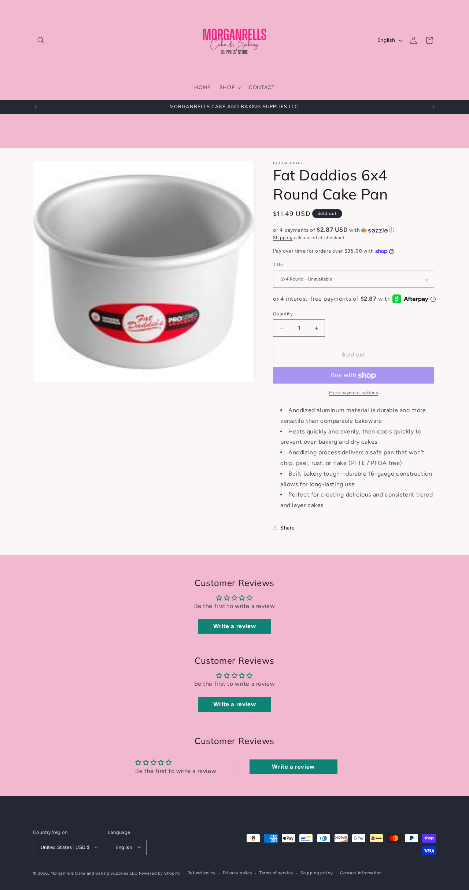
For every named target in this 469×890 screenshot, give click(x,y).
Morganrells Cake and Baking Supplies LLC (94, 873)
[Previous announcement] (35, 107)
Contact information (360, 872)
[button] (41, 40)
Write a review (234, 626)
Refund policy (202, 872)
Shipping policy (316, 872)
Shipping (283, 237)
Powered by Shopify (159, 873)
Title (278, 265)
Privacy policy (237, 872)
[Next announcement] (433, 107)
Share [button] (287, 528)
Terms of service (276, 872)
